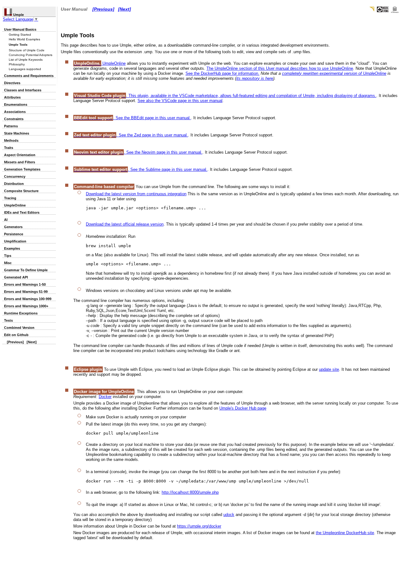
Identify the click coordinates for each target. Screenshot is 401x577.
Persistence (13, 234)
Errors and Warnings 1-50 (25, 284)
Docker (105, 396)
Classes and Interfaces (22, 90)
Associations (15, 112)
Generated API (16, 277)
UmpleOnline (15, 205)
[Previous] (15, 342)
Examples (12, 248)
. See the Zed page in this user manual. (131, 135)
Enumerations (15, 104)
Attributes (12, 97)
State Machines (16, 133)
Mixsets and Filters (19, 162)
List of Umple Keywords (26, 59)
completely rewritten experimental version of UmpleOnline (334, 73)
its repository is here (254, 78)
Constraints (13, 119)
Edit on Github (16, 335)
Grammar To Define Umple (26, 270)
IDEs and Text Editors (21, 212)
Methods (11, 140)
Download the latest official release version (125, 224)
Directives (12, 83)
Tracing (10, 198)
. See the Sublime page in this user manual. (140, 169)
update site (329, 369)
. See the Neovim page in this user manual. (138, 152)
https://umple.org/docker (199, 526)
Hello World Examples (24, 39)
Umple (18, 15)
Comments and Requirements (29, 76)
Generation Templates (22, 169)
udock (228, 514)
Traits (8, 148)
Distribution (14, 184)
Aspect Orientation (19, 155)
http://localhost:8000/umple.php (190, 492)
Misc (8, 263)
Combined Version (19, 327)
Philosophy (17, 64)
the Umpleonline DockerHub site (345, 532)
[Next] (32, 342)
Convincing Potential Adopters (30, 55)
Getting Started (20, 34)
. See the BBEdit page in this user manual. (132, 117)
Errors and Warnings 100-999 (27, 299)
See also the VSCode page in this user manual (180, 100)
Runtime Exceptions (21, 313)
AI (6, 220)
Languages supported (25, 69)
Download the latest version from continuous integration (136, 193)
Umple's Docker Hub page (242, 408)
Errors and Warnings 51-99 (26, 292)
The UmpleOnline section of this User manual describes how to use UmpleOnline (279, 68)
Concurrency (14, 176)
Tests (8, 320)
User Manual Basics (20, 29)
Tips (7, 256)
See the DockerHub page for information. (222, 73)
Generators (13, 227)
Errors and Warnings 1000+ (26, 306)
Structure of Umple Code (26, 50)
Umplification (15, 241)
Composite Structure (21, 191)
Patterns (11, 126)
